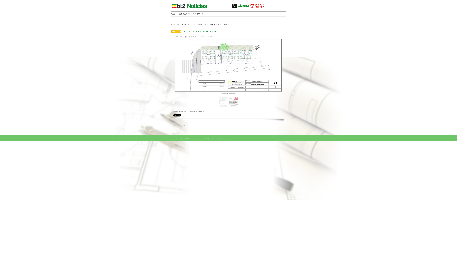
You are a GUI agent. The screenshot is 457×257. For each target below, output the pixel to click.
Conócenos (184, 14)
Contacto (198, 14)
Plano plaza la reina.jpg (201, 31)
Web (173, 14)
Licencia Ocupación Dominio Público (211, 24)
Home (174, 24)
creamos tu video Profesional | (204, 139)
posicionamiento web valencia (222, 139)
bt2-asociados (185, 24)
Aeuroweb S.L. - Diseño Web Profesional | (183, 139)
